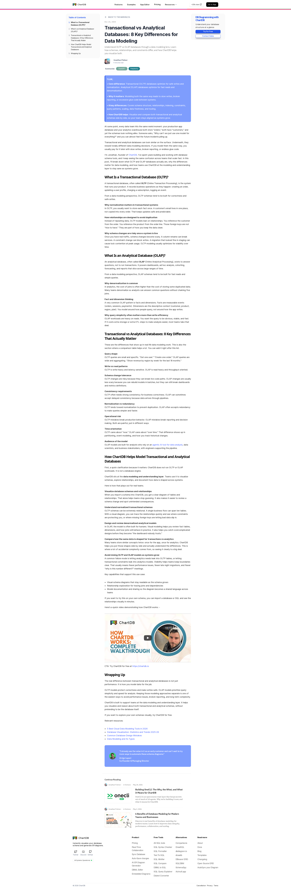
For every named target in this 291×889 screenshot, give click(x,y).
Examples (131, 4)
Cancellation (201, 885)
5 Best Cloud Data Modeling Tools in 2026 (127, 728)
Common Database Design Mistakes (124, 735)
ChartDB (133, 155)
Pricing (157, 4)
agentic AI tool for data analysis (167, 445)
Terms (216, 885)
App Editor (145, 4)
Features (118, 4)
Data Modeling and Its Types (121, 739)
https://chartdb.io (140, 666)
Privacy (210, 885)
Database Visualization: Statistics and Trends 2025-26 (133, 732)
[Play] (148, 638)
